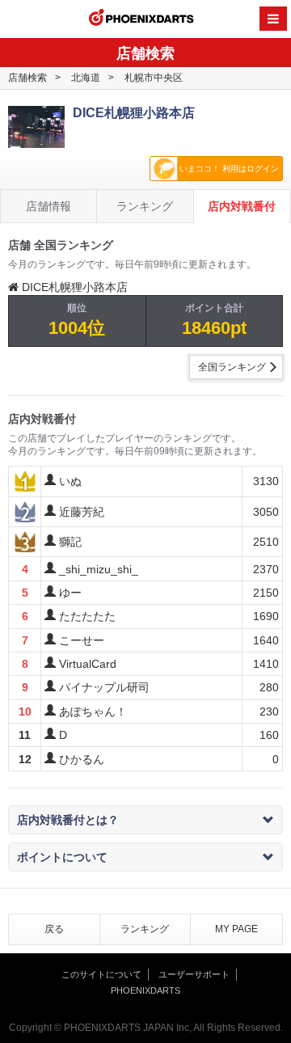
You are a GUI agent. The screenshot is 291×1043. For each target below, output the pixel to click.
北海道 (85, 77)
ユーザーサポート (194, 974)
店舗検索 (27, 77)
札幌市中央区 (153, 77)
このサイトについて (101, 974)
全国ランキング (232, 367)
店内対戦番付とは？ (68, 819)
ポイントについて (62, 857)
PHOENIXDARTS (141, 19)
